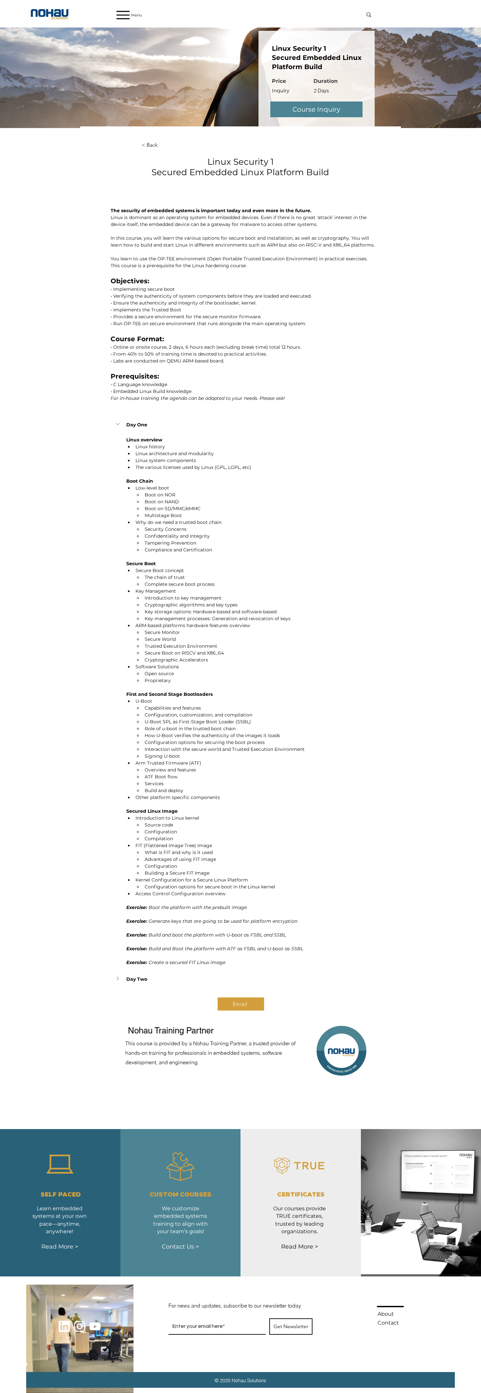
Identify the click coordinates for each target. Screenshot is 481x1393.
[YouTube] (95, 1326)
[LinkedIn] (64, 1326)
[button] (118, 424)
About (386, 1314)
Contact (388, 1323)
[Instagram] (79, 1326)
